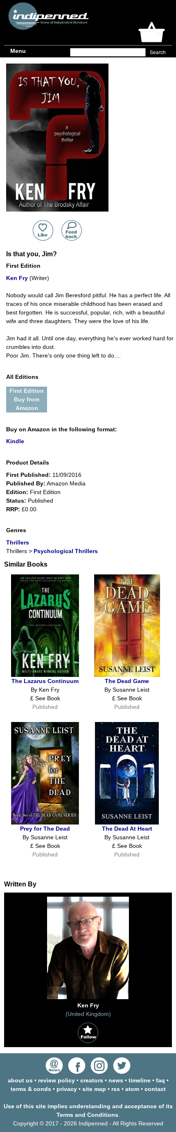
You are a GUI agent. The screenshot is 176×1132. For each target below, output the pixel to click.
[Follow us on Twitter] (122, 1071)
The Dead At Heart (127, 828)
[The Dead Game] (127, 675)
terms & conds (31, 1089)
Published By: (25, 483)
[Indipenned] (47, 27)
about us (20, 1080)
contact (155, 1089)
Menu (18, 51)
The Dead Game (127, 681)
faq (160, 1080)
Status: (16, 500)
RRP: (13, 509)
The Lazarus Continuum (45, 681)
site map (94, 1089)
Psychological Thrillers (66, 551)
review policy (56, 1080)
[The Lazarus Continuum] (45, 675)
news (115, 1080)
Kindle (15, 441)
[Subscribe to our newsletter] (54, 1071)
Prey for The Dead (45, 828)
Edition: (17, 492)
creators (91, 1080)
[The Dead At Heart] (127, 822)
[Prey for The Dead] (45, 822)
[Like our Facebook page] (76, 1071)
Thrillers (17, 542)
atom (132, 1089)
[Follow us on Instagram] (99, 1071)
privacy (66, 1089)
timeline (140, 1080)
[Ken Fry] (88, 999)
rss (115, 1089)
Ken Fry (17, 278)
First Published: (28, 474)
